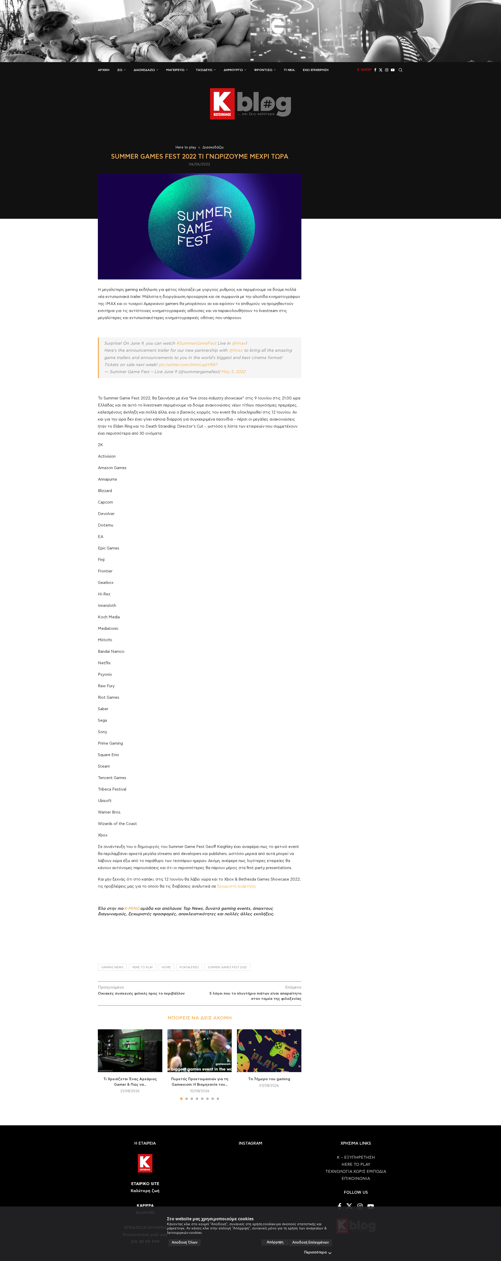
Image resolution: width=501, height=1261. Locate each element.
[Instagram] (386, 69)
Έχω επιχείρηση (316, 69)
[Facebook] (375, 69)
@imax (239, 343)
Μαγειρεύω (175, 69)
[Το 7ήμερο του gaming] (269, 1050)
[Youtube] (393, 69)
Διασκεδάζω (144, 69)
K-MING (132, 908)
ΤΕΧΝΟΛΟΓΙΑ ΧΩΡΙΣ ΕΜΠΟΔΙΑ (355, 1172)
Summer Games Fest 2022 (227, 967)
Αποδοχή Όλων (185, 1242)
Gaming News (112, 967)
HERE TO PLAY (142, 967)
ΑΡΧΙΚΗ (103, 69)
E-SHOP (364, 70)
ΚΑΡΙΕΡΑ (145, 1206)
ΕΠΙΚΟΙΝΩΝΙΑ (356, 1179)
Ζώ (119, 69)
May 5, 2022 (233, 372)
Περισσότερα (315, 1252)
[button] (104, 1064)
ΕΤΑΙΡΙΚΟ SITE (145, 1184)
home (166, 967)
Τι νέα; (289, 69)
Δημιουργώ (233, 69)
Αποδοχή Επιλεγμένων (310, 1242)
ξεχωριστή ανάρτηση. (236, 886)
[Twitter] (381, 69)
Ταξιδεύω (204, 69)
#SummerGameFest (196, 343)
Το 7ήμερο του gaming (269, 1079)
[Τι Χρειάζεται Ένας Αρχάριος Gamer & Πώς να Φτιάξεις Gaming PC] (130, 1050)
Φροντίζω (263, 69)
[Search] (400, 69)
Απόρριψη (275, 1242)
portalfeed (189, 967)
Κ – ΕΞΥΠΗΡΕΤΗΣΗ (356, 1158)
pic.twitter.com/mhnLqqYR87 (188, 365)
